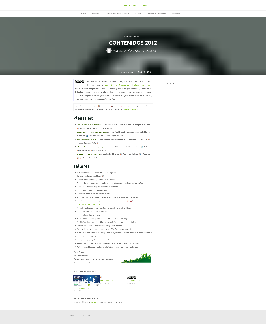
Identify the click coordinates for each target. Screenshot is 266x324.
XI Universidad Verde (133, 5)
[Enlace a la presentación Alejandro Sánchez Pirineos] (121, 154)
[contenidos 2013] (101, 277)
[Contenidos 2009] (131, 277)
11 (94, 204)
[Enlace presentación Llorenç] (142, 146)
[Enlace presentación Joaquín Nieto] (99, 105)
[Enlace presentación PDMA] (78, 157)
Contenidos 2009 (133, 281)
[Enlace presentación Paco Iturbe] (80, 157)
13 (99, 204)
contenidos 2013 (106, 281)
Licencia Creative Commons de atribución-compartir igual (127, 85)
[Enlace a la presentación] (87, 135)
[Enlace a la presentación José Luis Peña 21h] (97, 143)
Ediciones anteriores (131, 36)
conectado (95, 301)
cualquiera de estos (130, 109)
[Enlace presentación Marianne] (92, 150)
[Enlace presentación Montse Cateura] (78, 150)
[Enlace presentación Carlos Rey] (149, 139)
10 (91, 204)
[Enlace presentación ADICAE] (103, 176)
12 (96, 204)
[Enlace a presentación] (140, 154)
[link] (185, 14)
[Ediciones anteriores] (86, 280)
